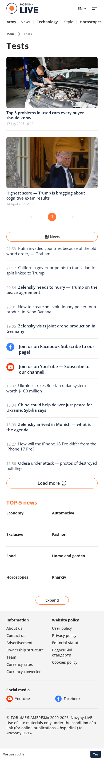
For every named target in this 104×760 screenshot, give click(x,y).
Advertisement (19, 642)
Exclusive (14, 534)
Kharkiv (59, 577)
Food (11, 555)
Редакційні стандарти (62, 652)
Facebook (72, 698)
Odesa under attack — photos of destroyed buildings (51, 465)
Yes (95, 754)
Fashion (59, 534)
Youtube (22, 698)
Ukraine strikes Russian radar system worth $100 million (46, 388)
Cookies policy (64, 662)
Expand (52, 600)
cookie (20, 754)
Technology (47, 22)
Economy (14, 512)
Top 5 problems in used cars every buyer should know (45, 115)
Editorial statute (66, 642)
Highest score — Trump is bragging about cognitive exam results (45, 195)
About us (14, 628)
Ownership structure (25, 649)
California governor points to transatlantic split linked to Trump (50, 270)
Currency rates (19, 664)
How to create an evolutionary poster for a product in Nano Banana (51, 309)
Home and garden (68, 555)
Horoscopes (17, 577)
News (25, 22)
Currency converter (23, 671)
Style (68, 22)
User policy (62, 628)
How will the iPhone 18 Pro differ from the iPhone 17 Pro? (51, 446)
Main (10, 34)
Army (11, 22)
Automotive (63, 512)
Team (11, 657)
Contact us (15, 635)
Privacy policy (64, 635)
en (80, 8)
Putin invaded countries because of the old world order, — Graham (51, 251)
